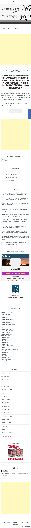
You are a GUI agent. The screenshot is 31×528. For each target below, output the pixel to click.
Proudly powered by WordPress (11, 522)
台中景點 (3, 426)
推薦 (2, 376)
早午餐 (2, 383)
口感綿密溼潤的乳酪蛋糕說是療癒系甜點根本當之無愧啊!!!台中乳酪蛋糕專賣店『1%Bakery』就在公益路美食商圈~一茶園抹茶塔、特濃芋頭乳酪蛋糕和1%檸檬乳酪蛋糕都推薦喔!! (15, 81)
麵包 (2, 409)
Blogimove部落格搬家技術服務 (23, 527)
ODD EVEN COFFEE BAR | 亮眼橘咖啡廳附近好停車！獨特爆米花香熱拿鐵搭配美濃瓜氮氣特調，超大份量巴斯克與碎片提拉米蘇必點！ (15, 238)
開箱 (12, 312)
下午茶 (2, 393)
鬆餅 (2, 406)
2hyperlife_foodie (12, 177)
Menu (16, 1)
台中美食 (3, 373)
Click (29, 114)
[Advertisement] (15, 49)
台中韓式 (3, 422)
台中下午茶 (3, 432)
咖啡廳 (2, 399)
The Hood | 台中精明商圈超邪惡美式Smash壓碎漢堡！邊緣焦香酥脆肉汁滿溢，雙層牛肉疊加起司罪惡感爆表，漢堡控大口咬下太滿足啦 (15, 209)
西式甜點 (3, 412)
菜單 (2, 386)
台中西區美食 (4, 436)
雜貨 (2, 396)
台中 (2, 379)
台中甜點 (3, 429)
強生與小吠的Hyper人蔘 (13, 180)
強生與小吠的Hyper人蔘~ (15, 10)
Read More (17, 111)
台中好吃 (3, 419)
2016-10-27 (15, 90)
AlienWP (15, 524)
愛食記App (16, 295)
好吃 (2, 403)
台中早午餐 (3, 389)
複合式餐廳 (3, 416)
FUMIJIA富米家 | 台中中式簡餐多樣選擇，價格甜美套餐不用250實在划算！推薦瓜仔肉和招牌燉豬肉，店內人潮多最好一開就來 (15, 221)
